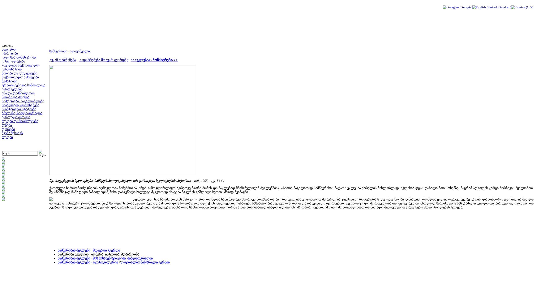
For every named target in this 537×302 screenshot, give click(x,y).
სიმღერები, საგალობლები (23, 101)
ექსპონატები (12, 69)
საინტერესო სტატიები (19, 109)
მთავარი (9, 49)
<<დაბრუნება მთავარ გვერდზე (103, 60)
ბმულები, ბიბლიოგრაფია (22, 113)
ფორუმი (8, 129)
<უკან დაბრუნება (62, 60)
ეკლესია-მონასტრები (19, 57)
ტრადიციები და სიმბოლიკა (23, 85)
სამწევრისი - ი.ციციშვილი (69, 51)
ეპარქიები (10, 53)
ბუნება (7, 125)
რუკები (7, 137)
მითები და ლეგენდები (19, 73)
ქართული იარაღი (16, 117)
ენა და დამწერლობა (18, 93)
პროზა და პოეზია (15, 97)
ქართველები (12, 89)
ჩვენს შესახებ (12, 133)
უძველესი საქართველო (21, 65)
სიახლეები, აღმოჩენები (20, 105)
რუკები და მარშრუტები (20, 121)
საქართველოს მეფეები (20, 77)
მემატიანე (9, 81)
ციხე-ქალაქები (13, 61)
